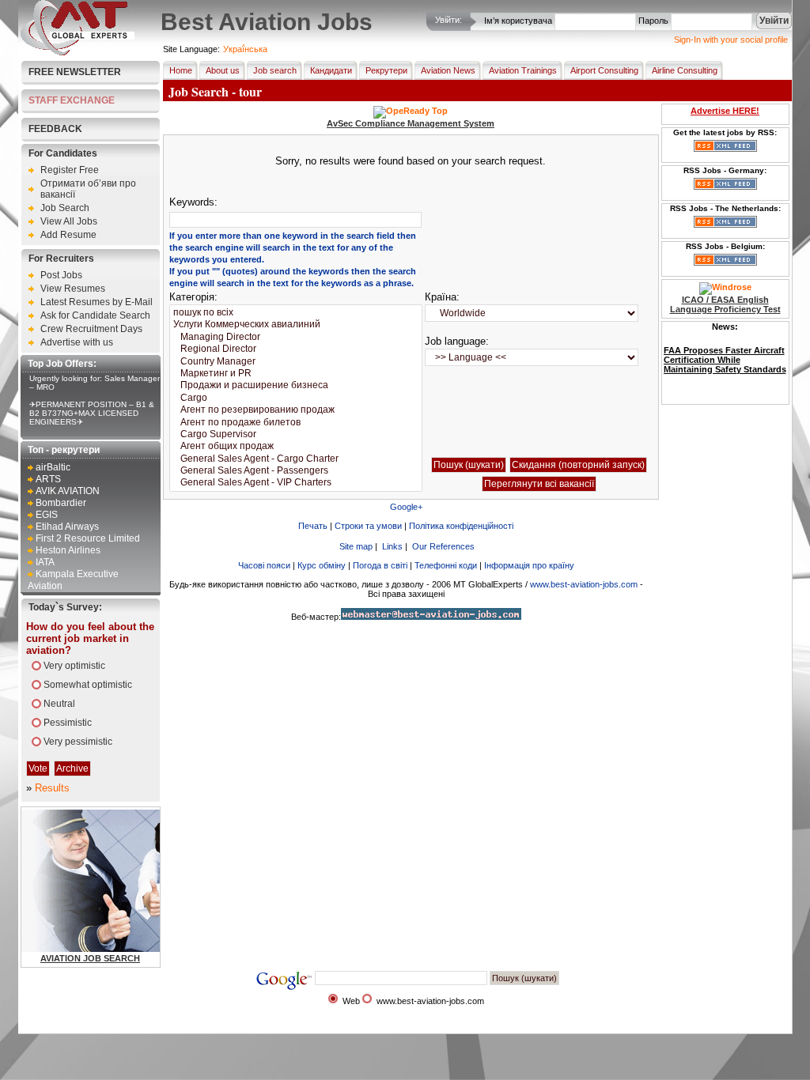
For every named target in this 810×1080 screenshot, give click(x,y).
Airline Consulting (684, 70)
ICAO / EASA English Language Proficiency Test (725, 304)
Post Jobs (61, 275)
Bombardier (61, 502)
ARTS (48, 479)
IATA (45, 562)
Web (351, 1001)
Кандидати (331, 70)
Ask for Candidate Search (95, 315)
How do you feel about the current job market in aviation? (90, 638)
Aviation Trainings (523, 70)
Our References (443, 546)
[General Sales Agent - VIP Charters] (296, 483)
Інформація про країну (529, 565)
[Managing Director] (296, 337)
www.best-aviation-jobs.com (584, 584)
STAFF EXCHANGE (71, 100)
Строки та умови (368, 526)
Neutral (59, 703)
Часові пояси (264, 565)
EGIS (47, 514)
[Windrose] (725, 287)
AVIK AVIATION (68, 491)
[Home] (77, 52)
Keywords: (193, 202)
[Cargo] (296, 398)
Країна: (442, 297)
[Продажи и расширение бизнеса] (296, 385)
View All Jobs (68, 221)
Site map (356, 546)
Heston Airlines (68, 550)
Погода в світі (380, 565)
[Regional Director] (296, 349)
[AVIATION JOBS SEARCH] (131, 948)
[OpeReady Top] (410, 110)
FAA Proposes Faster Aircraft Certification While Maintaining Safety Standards (725, 360)
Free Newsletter (74, 71)
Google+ (406, 507)
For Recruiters (61, 258)
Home (180, 70)
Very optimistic (74, 665)
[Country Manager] (296, 362)
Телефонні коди (445, 565)
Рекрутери (386, 70)
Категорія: (193, 297)
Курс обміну (321, 565)
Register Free (69, 170)
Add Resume (68, 234)
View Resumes (72, 288)
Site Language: (191, 49)
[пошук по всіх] (296, 313)
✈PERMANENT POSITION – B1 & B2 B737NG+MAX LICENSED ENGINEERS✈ (91, 413)
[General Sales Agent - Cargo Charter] (296, 459)
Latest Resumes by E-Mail (96, 302)
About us (223, 70)
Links (392, 546)
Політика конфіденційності (461, 526)
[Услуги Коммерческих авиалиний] (296, 324)
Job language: (457, 341)
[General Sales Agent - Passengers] (296, 471)
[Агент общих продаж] (296, 446)
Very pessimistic (78, 741)
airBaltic (53, 467)
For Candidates (62, 153)
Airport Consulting (604, 70)
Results (52, 788)
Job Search (64, 207)
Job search (275, 70)
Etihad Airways (67, 526)
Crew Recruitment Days (91, 328)
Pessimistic (68, 722)
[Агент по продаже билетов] (296, 423)
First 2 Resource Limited (88, 538)
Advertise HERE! (725, 110)
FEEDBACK (55, 128)
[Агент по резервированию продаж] (296, 410)
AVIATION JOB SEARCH (90, 958)
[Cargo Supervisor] (296, 434)
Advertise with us (76, 342)
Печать (312, 526)
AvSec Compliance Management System (410, 123)
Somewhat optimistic (88, 684)
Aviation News (448, 70)
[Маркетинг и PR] (296, 374)
